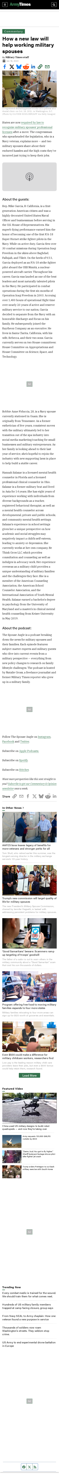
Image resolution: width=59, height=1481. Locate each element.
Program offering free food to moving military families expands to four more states (29, 1006)
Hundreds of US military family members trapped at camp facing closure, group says (27, 1306)
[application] (29, 1108)
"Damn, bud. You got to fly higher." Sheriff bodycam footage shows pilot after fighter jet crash (39, 1154)
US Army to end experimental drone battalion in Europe (29, 1344)
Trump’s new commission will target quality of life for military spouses (29, 899)
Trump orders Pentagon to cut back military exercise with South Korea (38, 1168)
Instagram (44, 736)
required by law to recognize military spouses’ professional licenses (27, 127)
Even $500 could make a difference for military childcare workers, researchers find (27, 1056)
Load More (29, 1075)
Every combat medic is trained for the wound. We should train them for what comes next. (29, 1294)
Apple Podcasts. (29, 751)
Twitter (24, 741)
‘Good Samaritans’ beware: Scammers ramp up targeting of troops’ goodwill (28, 953)
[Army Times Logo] (20, 5)
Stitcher (24, 769)
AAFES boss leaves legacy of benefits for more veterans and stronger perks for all (26, 846)
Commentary (13, 31)
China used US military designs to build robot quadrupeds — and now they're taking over (25, 1127)
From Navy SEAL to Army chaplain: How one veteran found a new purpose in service (29, 1317)
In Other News (12, 808)
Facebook (8, 741)
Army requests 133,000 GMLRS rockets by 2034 (36, 1137)
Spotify (23, 760)
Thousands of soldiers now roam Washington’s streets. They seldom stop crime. (25, 1331)
